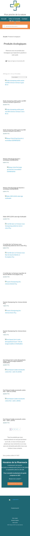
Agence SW (12, 524)
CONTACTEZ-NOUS (15, 483)
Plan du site (15, 522)
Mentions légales (15, 520)
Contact (25, 19)
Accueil (3, 19)
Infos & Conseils (14, 19)
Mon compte (15, 21)
